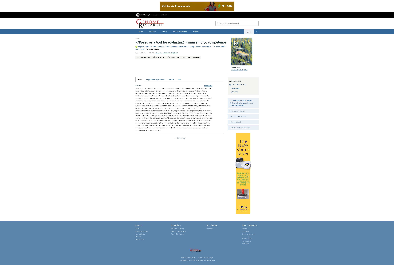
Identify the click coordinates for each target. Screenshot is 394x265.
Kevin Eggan (139, 49)
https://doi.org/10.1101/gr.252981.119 (166, 53)
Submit (195, 32)
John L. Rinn (220, 47)
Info (179, 80)
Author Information (180, 32)
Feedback (245, 231)
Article (139, 80)
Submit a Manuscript (237, 111)
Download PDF (144, 57)
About (164, 32)
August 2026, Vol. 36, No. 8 (239, 70)
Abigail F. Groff (143, 47)
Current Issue (140, 234)
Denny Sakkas (195, 47)
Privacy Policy (247, 238)
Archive (138, 237)
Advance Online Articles (238, 116)
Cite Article (160, 57)
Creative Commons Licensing (240, 128)
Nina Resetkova (158, 47)
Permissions (175, 57)
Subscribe (210, 229)
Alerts (197, 57)
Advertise (245, 244)
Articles (151, 32)
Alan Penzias (206, 47)
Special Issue (140, 239)
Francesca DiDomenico (179, 47)
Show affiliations (152, 49)
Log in (249, 32)
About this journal (177, 234)
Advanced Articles (141, 231)
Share (187, 57)
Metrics (171, 80)
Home (141, 32)
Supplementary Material (155, 80)
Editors (244, 229)
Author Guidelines (177, 229)
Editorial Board (235, 122)
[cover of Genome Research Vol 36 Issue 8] (245, 51)
